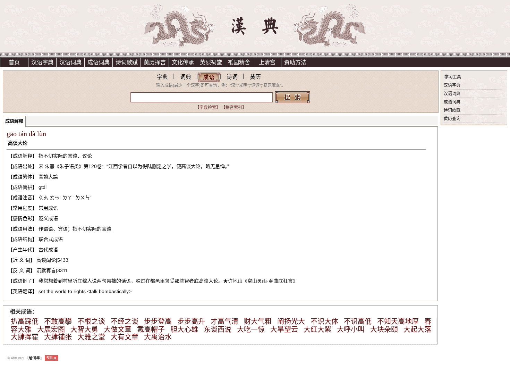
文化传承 (183, 62)
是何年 (34, 358)
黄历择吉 (155, 62)
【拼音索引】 (233, 107)
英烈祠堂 (211, 62)
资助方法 (295, 62)
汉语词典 (70, 62)
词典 (185, 77)
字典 (162, 77)
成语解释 (14, 121)
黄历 (255, 77)
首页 (14, 62)
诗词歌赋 (127, 62)
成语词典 (98, 62)
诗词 (232, 77)
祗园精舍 (239, 62)
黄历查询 (452, 118)
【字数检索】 (207, 107)
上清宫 (267, 62)
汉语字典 (42, 62)
